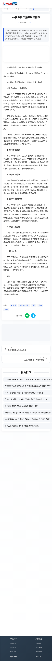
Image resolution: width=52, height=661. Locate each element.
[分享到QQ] (33, 315)
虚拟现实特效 (24, 305)
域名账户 (39, 648)
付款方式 (39, 644)
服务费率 (39, 651)
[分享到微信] (27, 315)
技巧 (6, 310)
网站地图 (13, 651)
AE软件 (13, 305)
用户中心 (13, 648)
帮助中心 (13, 644)
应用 (40, 305)
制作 (33, 305)
